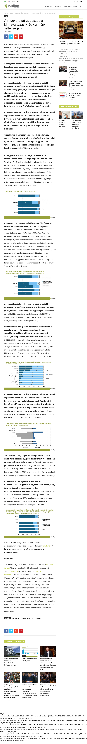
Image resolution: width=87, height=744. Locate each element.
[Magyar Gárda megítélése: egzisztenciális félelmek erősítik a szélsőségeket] (63, 69)
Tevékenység (48, 6)
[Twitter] (81, 1)
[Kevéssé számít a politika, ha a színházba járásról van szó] (71, 30)
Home (6, 13)
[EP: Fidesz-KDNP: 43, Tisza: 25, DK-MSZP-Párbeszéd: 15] (63, 95)
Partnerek (68, 6)
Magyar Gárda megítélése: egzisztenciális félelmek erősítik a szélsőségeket (74, 71)
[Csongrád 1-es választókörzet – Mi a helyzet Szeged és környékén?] (77, 115)
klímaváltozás (16, 618)
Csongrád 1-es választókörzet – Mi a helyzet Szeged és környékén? (77, 124)
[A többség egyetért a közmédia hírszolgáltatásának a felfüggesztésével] (12, 651)
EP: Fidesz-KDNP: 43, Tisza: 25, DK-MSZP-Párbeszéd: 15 (75, 95)
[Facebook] (74, 1)
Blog (75, 6)
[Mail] (77, 1)
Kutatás (58, 6)
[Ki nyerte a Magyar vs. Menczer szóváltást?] (64, 115)
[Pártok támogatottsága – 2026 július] (30, 651)
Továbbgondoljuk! (17, 1)
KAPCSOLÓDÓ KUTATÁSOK (15, 642)
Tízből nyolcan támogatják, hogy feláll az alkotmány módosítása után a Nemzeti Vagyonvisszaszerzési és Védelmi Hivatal (11, 691)
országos (38, 618)
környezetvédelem (27, 618)
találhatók (46, 546)
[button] (80, 6)
